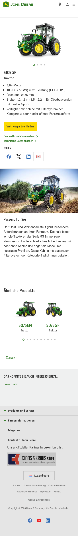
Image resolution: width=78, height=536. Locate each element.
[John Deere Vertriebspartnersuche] (59, 4)
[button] (30, 520)
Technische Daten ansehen (18, 141)
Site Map (17, 485)
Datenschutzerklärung (35, 485)
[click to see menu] (74, 4)
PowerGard (11, 384)
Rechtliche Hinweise (27, 491)
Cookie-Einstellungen (39, 499)
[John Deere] (20, 4)
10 (55, 339)
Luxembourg (41, 475)
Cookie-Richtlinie (56, 485)
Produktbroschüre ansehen (19, 136)
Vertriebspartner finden (20, 126)
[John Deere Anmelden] (67, 4)
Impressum (45, 491)
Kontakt (57, 491)
